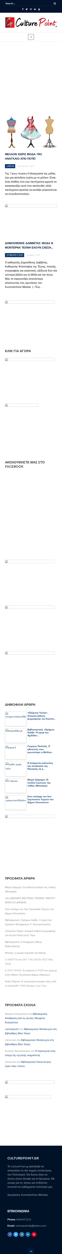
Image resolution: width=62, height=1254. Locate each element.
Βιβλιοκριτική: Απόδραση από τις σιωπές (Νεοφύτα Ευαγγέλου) (26, 1018)
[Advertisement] (31, 78)
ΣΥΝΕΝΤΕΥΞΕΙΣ (15, 255)
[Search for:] (15, 3)
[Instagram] (31, 9)
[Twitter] (26, 9)
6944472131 (23, 1219)
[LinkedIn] (35, 9)
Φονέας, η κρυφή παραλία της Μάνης (25, 953)
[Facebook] (22, 9)
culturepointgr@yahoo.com (31, 1225)
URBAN (10, 166)
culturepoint (12, 1029)
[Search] (54, 3)
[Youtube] (39, 9)
